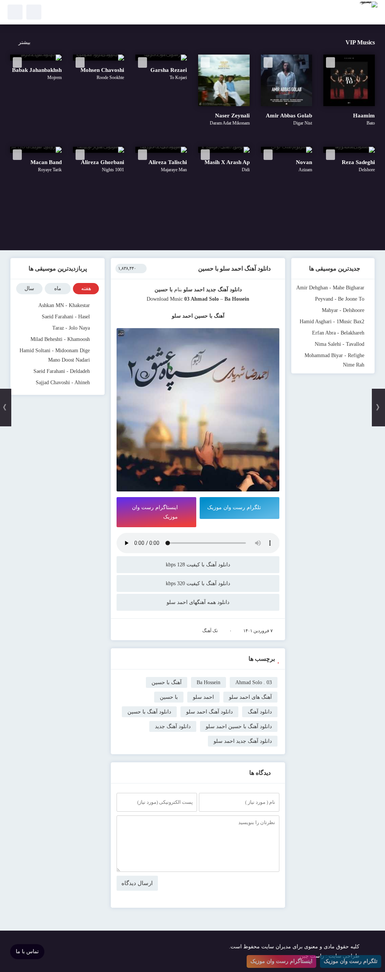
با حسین (169, 697)
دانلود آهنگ (260, 712)
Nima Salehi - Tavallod (339, 344)
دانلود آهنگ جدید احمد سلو (243, 741)
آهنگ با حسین (167, 682)
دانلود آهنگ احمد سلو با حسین (234, 268)
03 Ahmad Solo (201, 299)
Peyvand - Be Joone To (339, 299)
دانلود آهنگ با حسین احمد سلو (239, 726)
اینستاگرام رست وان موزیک (155, 512)
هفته (86, 288)
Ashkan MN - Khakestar (64, 305)
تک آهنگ (210, 630)
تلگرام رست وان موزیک (234, 507)
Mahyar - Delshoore (343, 310)
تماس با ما (27, 951)
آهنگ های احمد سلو (250, 697)
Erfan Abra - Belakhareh (338, 333)
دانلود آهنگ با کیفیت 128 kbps (198, 564)
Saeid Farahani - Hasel (66, 316)
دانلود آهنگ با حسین (149, 712)
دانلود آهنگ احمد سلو (209, 712)
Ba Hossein (208, 682)
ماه (57, 288)
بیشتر (24, 42)
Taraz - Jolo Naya (71, 328)
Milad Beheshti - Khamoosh (60, 339)
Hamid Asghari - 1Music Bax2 (332, 321)
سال (29, 288)
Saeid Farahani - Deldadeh (61, 371)
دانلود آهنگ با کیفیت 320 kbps (198, 583)
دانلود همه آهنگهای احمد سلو (198, 602)
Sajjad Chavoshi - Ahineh (63, 382)
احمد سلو (194, 289)
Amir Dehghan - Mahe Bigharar (330, 288)
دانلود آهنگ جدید (224, 289)
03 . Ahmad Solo (253, 682)
